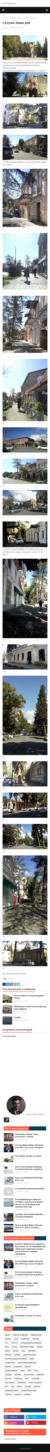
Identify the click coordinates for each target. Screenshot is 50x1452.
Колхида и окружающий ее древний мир (27, 1306)
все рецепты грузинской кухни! (29, 1189)
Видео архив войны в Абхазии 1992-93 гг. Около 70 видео (28, 1226)
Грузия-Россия (36, 1335)
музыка (8, 1367)
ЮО (6, 1386)
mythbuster (22, 1382)
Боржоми (40, 1374)
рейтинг (28, 1367)
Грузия (7, 1335)
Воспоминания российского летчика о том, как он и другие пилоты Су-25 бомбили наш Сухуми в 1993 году (29, 1203)
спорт (16, 1339)
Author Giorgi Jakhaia (35, 1114)
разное (14, 1347)
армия (7, 1351)
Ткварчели (18, 1378)
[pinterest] (36, 1423)
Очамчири (35, 1378)
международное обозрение (31, 1343)
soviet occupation (35, 1382)
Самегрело (18, 1367)
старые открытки (11, 1371)
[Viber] (11, 984)
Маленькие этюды (27, 1347)
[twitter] (36, 1417)
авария (39, 1347)
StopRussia (25, 1339)
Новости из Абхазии (20, 1335)
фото (7, 1347)
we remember (29, 1374)
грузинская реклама (28, 1390)
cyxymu (7, 28)
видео (19, 1386)
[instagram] (14, 1423)
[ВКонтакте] (7, 984)
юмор (22, 1371)
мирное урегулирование (27, 1363)
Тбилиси (35, 1339)
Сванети (37, 1386)
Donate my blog (10, 1439)
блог (12, 1386)
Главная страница (9, 18)
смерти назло (10, 1363)
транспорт (31, 1351)
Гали (27, 1378)
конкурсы (17, 1394)
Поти (29, 1371)
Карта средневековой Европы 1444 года (29, 1179)
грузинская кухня (29, 1355)
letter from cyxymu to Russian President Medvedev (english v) (29, 1168)
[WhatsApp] (14, 984)
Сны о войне (9, 1382)
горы (23, 1351)
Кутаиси (8, 1378)
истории (27, 1394)
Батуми (15, 1351)
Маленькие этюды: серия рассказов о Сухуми (26, 1135)
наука (32, 1359)
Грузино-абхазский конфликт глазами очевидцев (29, 1215)
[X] (4, 984)
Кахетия (8, 1394)
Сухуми (19, 18)
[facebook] (14, 1417)
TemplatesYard (24, 1448)
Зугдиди (8, 1374)
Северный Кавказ (11, 1390)
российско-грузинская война (15, 1359)
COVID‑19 (14, 1343)
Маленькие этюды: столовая (28, 1156)
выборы (17, 1355)
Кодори (28, 1386)
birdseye (8, 1355)
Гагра (36, 1371)
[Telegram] (18, 984)
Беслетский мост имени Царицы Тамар (29, 997)
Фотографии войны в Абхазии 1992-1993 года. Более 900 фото (29, 1146)
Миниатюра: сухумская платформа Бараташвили (30, 1007)
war (6, 1343)
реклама (18, 1374)
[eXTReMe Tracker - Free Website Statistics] (6, 1122)
